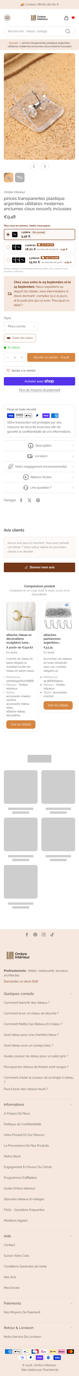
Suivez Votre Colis (16, 1256)
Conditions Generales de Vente (25, 1266)
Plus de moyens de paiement (39, 390)
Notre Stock (12, 1156)
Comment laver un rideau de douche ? (31, 1013)
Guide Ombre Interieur (19, 1188)
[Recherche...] (67, 31)
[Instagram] (44, 934)
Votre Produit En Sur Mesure (24, 1135)
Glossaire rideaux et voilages (24, 1199)
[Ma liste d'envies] (73, 17)
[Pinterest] (35, 934)
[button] (51, 357)
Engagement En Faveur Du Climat (28, 1167)
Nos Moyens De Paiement (22, 1312)
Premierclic (51, 1370)
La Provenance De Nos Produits (26, 1145)
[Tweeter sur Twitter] (29, 500)
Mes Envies (12, 1288)
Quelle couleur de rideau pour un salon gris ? (36, 1056)
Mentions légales (16, 1220)
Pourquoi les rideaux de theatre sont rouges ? (36, 1067)
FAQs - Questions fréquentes (24, 1210)
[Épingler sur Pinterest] (38, 500)
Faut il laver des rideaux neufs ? (26, 1089)
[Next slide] (45, 166)
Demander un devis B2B (21, 981)
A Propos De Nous (17, 1113)
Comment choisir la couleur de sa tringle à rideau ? (38, 1080)
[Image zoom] (39, 106)
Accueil (13, 42)
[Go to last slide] (34, 166)
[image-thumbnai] (8, 177)
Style (7, 318)
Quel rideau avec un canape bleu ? (28, 1045)
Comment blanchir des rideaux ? (27, 1002)
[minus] (8, 357)
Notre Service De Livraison (22, 1337)
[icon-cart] (65, 17)
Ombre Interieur (45, 1365)
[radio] (39, 234)
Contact (9, 1245)
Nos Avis (10, 1277)
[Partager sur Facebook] (21, 500)
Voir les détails (21, 724)
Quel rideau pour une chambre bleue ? (31, 1035)
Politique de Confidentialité (22, 1124)
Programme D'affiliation (20, 1178)
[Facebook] (27, 934)
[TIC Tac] (52, 934)
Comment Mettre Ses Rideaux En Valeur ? (33, 1024)
